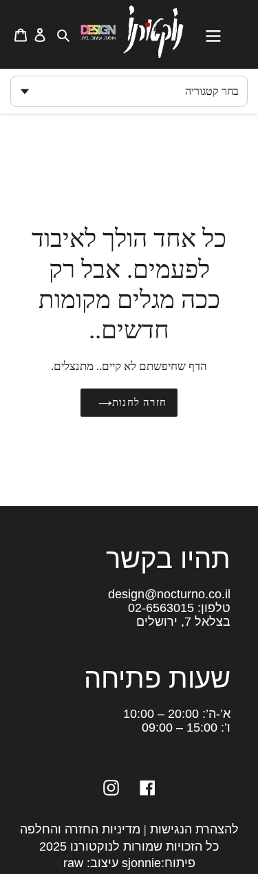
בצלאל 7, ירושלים (183, 622)
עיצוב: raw (90, 863)
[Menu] (220, 34)
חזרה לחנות (139, 402)
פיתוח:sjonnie (156, 863)
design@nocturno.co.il (169, 594)
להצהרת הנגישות (194, 829)
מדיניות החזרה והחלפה (80, 829)
